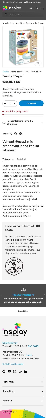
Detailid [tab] (21, 159)
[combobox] (23, 14)
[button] (36, 8)
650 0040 (33, 346)
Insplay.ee (12, 412)
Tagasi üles (23, 311)
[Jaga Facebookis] (15, 133)
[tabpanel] (23, 191)
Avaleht (5, 23)
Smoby (5, 71)
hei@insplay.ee (10, 342)
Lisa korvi (31, 103)
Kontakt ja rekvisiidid (12, 364)
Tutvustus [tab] (7, 159)
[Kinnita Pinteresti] (20, 133)
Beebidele (20, 23)
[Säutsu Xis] (10, 133)
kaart (29, 355)
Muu (12, 23)
